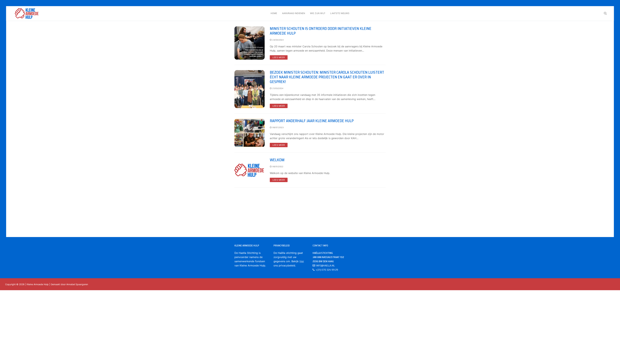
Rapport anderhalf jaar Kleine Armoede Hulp (312, 121)
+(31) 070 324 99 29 (326, 270)
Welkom (277, 160)
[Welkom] (249, 170)
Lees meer (279, 57)
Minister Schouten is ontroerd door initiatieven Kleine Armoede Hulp (320, 31)
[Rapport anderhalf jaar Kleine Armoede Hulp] (249, 133)
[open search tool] (605, 13)
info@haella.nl (325, 266)
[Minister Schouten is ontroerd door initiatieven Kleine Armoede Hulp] (249, 43)
